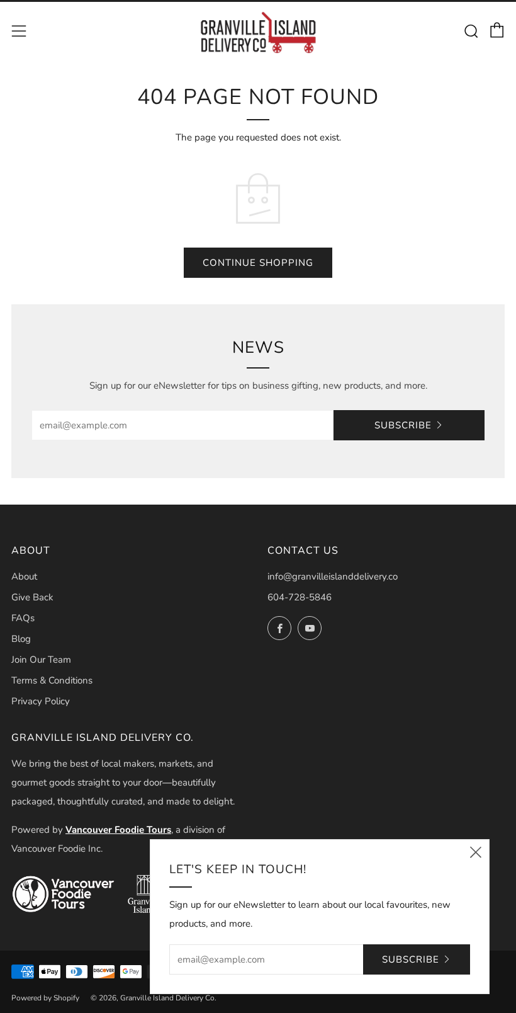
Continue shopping (258, 262)
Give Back (32, 597)
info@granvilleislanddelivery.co (332, 576)
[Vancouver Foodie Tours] (63, 893)
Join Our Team (41, 659)
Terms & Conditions (52, 680)
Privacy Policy (40, 701)
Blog (21, 638)
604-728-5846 (299, 597)
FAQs (23, 618)
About (24, 576)
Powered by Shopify (45, 998)
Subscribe (403, 425)
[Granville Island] (144, 893)
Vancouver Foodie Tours (118, 829)
